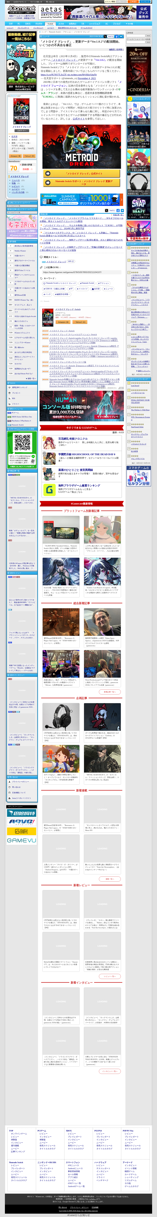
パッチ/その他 (18, 192)
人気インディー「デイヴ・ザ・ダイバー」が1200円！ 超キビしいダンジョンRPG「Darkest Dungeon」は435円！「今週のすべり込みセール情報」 (61, 868)
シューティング (132, 1177)
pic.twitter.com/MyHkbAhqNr (82, 74)
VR (82, 24)
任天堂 (14, 136)
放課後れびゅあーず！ (23, 369)
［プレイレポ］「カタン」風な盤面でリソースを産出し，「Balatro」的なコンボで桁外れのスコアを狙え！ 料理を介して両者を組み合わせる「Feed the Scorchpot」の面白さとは (102, 924)
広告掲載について (19, 793)
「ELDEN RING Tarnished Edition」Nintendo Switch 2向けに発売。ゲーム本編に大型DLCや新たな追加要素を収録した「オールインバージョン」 (61, 549)
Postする (110, 36)
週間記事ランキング (19, 387)
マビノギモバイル (138, 458)
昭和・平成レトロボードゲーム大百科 (25, 327)
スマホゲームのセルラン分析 (25, 282)
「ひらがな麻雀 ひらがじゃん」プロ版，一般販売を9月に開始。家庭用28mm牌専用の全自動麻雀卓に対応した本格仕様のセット (140, 290)
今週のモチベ (20, 256)
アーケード (128, 1162)
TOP (11, 24)
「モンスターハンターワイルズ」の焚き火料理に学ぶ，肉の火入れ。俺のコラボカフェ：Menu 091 (102, 827)
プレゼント (16, 393)
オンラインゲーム (19, 1133)
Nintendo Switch (18, 425)
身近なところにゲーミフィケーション (25, 358)
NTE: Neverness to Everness (140, 418)
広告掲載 (95, 1207)
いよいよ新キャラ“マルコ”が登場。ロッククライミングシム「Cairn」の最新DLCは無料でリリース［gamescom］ (140, 339)
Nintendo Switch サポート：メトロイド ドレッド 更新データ (84, 183)
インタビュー (38, 28)
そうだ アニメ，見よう (23, 305)
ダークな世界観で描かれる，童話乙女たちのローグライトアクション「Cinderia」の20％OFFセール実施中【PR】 (102, 735)
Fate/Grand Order (137, 427)
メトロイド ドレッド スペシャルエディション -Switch (73, 334)
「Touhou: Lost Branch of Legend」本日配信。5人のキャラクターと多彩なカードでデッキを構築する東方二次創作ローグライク (101, 590)
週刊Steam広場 (20, 295)
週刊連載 (15, 1145)
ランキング (145, 1)
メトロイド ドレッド (22, 127)
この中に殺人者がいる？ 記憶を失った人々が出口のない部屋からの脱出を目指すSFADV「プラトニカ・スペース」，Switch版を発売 (102, 548)
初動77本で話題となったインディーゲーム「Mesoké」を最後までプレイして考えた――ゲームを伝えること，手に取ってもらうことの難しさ (22, 668)
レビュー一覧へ (110, 976)
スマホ (61, 24)
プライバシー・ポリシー (79, 1207)
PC (19, 24)
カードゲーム (131, 1174)
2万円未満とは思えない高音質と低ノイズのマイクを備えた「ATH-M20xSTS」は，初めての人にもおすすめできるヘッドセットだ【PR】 (60, 736)
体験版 (14, 1139)
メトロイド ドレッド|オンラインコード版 (67, 362)
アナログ (117, 24)
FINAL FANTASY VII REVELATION (140, 401)
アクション (104, 283)
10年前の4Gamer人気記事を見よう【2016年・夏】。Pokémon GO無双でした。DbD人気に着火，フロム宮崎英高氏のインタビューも (22, 566)
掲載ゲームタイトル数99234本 (21, 16)
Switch (50, 24)
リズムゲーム (131, 1180)
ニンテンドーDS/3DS (47, 1162)
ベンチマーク (102, 1180)
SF (72, 289)
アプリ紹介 (73, 1177)
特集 (14, 183)
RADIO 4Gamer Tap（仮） (24, 300)
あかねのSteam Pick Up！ (24, 373)
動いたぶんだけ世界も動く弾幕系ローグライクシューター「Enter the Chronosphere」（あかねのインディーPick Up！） (102, 867)
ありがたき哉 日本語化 (23, 352)
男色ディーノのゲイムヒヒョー (25, 276)
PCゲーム (15, 413)
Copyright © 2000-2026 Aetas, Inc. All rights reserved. (78, 1211)
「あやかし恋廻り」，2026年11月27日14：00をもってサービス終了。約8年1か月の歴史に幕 (140, 327)
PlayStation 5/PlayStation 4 (21, 421)
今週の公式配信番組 (22, 265)
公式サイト (79, 118)
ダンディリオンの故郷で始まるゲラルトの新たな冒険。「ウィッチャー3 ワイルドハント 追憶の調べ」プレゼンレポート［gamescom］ (140, 364)
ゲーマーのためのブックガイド (25, 310)
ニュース (16, 180)
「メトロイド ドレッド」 (64, 60)
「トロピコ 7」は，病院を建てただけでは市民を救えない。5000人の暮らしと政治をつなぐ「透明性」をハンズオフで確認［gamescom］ (140, 277)
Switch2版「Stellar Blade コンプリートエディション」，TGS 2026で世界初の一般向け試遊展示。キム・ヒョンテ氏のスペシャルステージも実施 (61, 591)
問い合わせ (50, 2)
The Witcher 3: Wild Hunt (140, 410)
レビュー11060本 (15, 18)
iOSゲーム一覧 (74, 1183)
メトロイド (83, 289)
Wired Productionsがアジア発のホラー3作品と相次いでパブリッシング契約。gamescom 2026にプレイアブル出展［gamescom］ (101, 682)
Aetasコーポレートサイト (21, 798)
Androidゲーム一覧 (76, 1186)
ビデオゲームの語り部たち (25, 338)
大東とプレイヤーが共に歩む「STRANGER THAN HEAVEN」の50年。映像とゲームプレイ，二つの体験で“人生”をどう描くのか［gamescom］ (102, 1060)
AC (106, 24)
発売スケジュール (48, 1145)
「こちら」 (92, 1199)
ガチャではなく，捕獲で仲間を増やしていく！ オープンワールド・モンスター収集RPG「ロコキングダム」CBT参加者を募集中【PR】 (61, 778)
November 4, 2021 (87, 78)
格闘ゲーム (130, 1171)
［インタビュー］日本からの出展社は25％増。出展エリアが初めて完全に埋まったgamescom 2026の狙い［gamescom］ (21, 704)
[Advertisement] (81, 1103)
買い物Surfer (19, 347)
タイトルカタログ (48, 1148)
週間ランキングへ (144, 371)
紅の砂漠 (134, 451)
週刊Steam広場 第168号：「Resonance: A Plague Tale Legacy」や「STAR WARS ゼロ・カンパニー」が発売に (60, 640)
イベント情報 (131, 1168)
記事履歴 (133, 1)
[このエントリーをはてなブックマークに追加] (121, 37)
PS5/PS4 (39, 24)
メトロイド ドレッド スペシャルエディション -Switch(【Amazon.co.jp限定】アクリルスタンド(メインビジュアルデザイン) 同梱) (84, 347)
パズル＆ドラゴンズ (138, 444)
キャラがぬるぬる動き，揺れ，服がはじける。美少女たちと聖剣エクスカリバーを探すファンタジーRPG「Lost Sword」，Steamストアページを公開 (140, 253)
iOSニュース (73, 1165)
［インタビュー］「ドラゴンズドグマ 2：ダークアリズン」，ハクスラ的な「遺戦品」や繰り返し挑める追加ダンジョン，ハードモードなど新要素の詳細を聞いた (21, 770)
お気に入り (121, 1)
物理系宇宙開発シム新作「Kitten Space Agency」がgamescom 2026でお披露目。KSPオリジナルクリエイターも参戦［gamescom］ (102, 642)
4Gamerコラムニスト (22, 333)
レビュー (10, 28)
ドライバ (15, 404)
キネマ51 (18, 364)
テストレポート (103, 1168)
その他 (128, 1183)
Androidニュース (75, 1168)
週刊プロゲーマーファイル (25, 260)
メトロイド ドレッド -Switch (67, 309)
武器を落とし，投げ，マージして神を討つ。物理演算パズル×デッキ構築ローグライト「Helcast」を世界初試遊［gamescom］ (61, 682)
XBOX (28, 24)
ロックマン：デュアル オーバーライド (139, 435)
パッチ (48, 294)
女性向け (72, 24)
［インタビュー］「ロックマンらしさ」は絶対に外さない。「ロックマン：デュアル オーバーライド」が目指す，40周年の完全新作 (21, 737)
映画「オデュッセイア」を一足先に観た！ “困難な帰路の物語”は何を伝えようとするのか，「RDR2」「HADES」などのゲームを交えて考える (22, 533)
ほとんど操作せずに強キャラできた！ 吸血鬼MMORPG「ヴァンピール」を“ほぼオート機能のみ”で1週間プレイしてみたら (22, 602)
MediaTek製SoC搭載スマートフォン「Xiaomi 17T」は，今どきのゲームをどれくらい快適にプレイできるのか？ (61, 964)
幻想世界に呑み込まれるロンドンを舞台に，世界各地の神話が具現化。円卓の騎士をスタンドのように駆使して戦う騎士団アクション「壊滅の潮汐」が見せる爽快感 (102, 966)
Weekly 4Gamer (20, 251)
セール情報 (73, 1174)
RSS (8, 2)
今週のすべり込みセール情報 (25, 289)
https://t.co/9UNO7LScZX (54, 74)
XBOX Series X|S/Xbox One (22, 417)
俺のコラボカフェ (21, 321)
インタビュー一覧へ (109, 1071)
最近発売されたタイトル (67, 28)
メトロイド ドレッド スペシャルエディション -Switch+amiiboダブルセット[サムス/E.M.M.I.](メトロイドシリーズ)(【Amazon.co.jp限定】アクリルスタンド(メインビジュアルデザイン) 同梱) (84, 373)
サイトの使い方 (36, 2)
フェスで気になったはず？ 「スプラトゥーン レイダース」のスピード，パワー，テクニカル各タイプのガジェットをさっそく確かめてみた (22, 635)
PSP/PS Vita (128, 1131)
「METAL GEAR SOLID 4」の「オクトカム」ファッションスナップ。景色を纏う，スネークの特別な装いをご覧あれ (21, 500)
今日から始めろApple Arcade (25, 316)
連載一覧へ (32, 378)
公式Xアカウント (20, 2)
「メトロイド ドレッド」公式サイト (84, 173)
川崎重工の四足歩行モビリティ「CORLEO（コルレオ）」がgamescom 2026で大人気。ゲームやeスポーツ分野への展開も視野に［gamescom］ (140, 265)
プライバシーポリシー (20, 781)
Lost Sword (135, 385)
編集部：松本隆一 (116, 49)
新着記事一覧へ (110, 692)
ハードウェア (94, 24)
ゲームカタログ (86, 28)
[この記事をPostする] (105, 36)
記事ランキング (18, 1151)
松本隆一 (63, 294)
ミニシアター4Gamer (22, 342)
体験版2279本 (29, 18)
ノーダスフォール (138, 393)
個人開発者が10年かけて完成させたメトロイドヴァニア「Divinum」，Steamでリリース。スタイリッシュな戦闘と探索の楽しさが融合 (140, 314)
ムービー (50, 28)
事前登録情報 (74, 1171)
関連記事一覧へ (118, 215)
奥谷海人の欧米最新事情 (24, 246)
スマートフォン (73, 1162)
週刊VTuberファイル (22, 270)
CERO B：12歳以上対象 (55, 289)
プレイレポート (23, 28)
